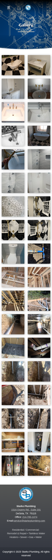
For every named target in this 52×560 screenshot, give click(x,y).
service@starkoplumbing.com (29, 520)
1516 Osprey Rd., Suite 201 (26, 509)
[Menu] (8, 7)
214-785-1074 (29, 517)
